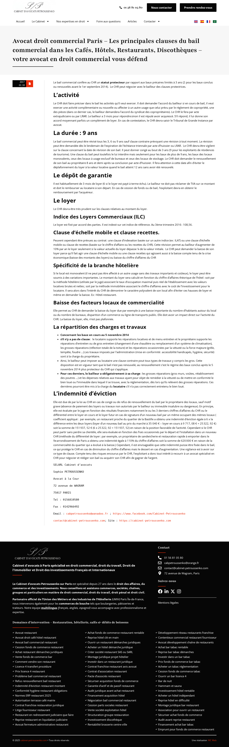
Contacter (150, 21)
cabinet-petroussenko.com (33, 740)
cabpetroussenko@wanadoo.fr (87, 513)
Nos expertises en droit (70, 21)
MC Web (212, 740)
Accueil (20, 21)
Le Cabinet (38, 21)
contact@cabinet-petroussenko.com (79, 520)
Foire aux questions (108, 21)
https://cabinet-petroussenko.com (145, 520)
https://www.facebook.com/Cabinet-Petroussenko (149, 513)
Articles (132, 21)
